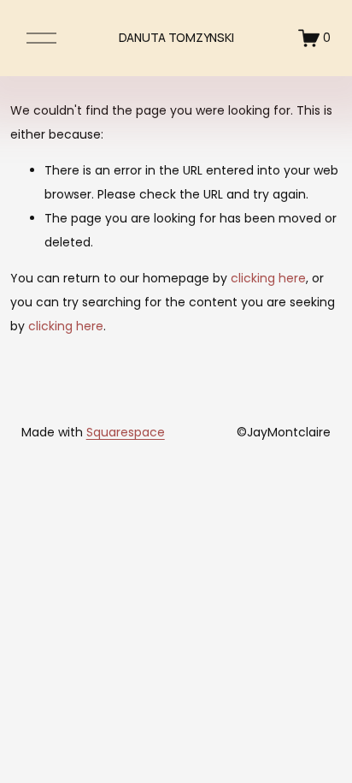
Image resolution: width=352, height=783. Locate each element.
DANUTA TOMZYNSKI (176, 37)
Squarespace (125, 432)
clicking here (268, 278)
